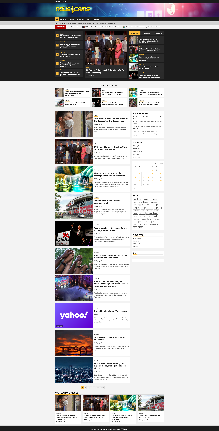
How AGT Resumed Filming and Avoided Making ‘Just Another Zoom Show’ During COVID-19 (111, 283)
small (135, 222)
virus (135, 227)
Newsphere (115, 429)
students (148, 222)
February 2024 (137, 146)
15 (148, 177)
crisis (142, 205)
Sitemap (135, 246)
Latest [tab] (135, 33)
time (135, 224)
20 (139, 180)
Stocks (141, 222)
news (155, 213)
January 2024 (136, 148)
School (144, 219)
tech (159, 222)
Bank (135, 199)
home (159, 207)
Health (90, 23)
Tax (154, 222)
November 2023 (137, 154)
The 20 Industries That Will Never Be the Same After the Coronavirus (70, 64)
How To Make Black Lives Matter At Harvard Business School (150, 103)
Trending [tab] (158, 33)
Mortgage (149, 213)
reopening (136, 219)
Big (140, 199)
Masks (135, 213)
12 (135, 177)
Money (88, 19)
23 (152, 180)
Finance (71, 19)
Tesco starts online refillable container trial (155, 27)
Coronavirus (82, 23)
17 (156, 177)
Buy (135, 202)
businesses (154, 199)
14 (143, 177)
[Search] (163, 19)
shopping (157, 219)
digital (148, 205)
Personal (96, 19)
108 (98, 387)
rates (154, 216)
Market (156, 210)
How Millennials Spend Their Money (110, 311)
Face (158, 205)
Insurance (80, 19)
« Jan (134, 189)
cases (140, 202)
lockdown (149, 210)
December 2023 (137, 151)
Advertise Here (137, 238)
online (67, 23)
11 (161, 173)
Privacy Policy (136, 243)
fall (135, 207)
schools (150, 219)
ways (140, 227)
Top (140, 224)
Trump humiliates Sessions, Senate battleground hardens (69, 55)
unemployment (154, 224)
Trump (145, 224)
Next (102, 387)
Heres (153, 207)
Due (154, 205)
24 (156, 180)
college (146, 202)
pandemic (112, 23)
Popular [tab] (147, 33)
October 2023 (137, 157)
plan (149, 216)
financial (140, 207)
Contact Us (136, 241)
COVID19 (136, 205)
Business (63, 19)
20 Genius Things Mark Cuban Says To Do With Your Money (77, 27)
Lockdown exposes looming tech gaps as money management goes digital (110, 365)
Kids (143, 210)
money (96, 23)
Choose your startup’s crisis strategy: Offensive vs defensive (118, 27)
